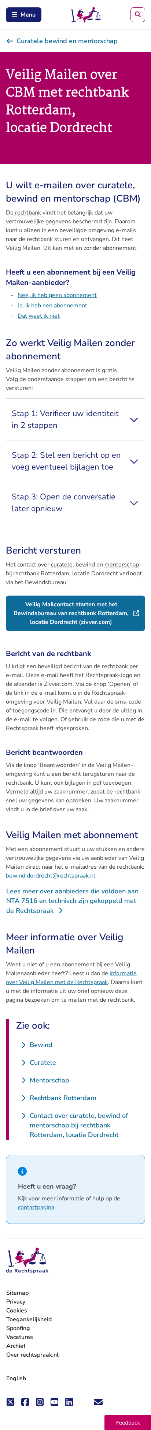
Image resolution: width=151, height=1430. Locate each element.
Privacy (15, 1302)
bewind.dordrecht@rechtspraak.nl (50, 876)
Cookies (16, 1311)
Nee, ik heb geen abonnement (57, 295)
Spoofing (18, 1328)
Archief (16, 1346)
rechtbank (28, 213)
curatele (62, 565)
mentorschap (121, 565)
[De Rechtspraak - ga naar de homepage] (27, 1261)
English (16, 1378)
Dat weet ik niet (39, 316)
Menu (28, 15)
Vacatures (19, 1337)
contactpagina (36, 1207)
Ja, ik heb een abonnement (52, 305)
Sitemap (17, 1293)
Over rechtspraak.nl (32, 1355)
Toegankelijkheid (29, 1319)
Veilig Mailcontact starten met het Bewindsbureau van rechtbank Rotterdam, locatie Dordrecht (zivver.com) (79, 613)
